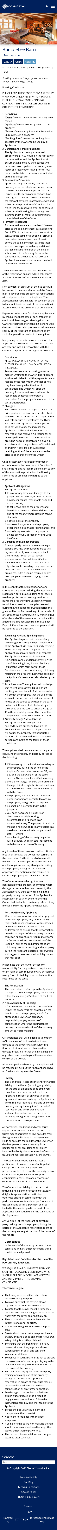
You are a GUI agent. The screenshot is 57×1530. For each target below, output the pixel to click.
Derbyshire (11, 55)
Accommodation (10, 67)
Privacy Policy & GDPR (28, 1496)
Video (23, 67)
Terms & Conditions (28, 1487)
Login (28, 1511)
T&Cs (5, 71)
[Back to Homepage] (14, 6)
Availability (30, 61)
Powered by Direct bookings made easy (28, 1519)
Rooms (32, 67)
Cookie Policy (28, 1491)
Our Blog (28, 1482)
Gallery (18, 61)
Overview (8, 61)
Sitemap (28, 1506)
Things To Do (44, 67)
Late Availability (28, 1477)
